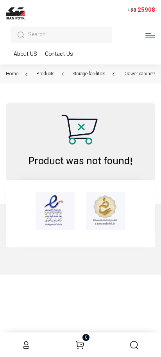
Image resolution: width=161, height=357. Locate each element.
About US (25, 54)
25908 (141, 10)
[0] (80, 344)
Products (46, 74)
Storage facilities (90, 74)
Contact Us (59, 54)
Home (13, 74)
